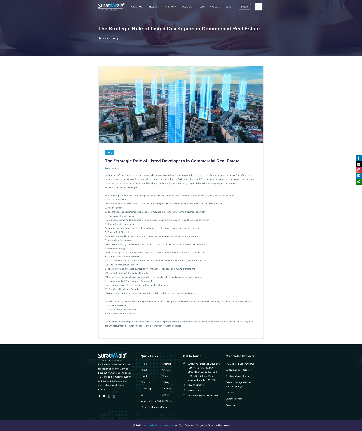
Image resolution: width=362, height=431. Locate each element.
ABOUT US (136, 6)
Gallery (165, 382)
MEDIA (201, 6)
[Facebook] (99, 396)
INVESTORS (170, 6)
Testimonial (168, 388)
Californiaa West (234, 398)
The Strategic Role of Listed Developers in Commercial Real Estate (172, 161)
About (144, 369)
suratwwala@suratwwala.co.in (203, 395)
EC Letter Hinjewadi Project (154, 407)
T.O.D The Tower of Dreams (240, 363)
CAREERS (215, 6)
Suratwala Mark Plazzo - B (239, 376)
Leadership (146, 388)
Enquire (244, 6)
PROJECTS (153, 6)
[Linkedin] (114, 396)
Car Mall (230, 392)
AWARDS (187, 6)
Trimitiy (225, 425)
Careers (166, 394)
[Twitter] (104, 396)
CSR (143, 394)
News (165, 376)
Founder (145, 376)
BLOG (228, 6)
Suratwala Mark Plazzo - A (239, 369)
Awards (166, 369)
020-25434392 (196, 390)
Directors (145, 382)
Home (104, 38)
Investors (166, 363)
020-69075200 (196, 385)
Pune (109, 153)
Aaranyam (230, 405)
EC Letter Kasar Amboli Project (156, 400)
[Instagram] (109, 396)
